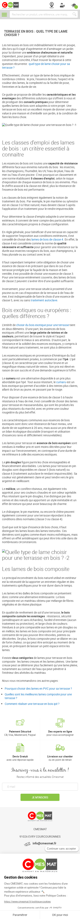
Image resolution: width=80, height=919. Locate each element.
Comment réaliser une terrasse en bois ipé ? (32, 704)
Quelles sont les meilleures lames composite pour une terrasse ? (38, 696)
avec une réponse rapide (20, 758)
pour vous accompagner (60, 733)
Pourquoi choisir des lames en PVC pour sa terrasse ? (38, 688)
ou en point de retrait (60, 758)
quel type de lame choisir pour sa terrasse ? (36, 65)
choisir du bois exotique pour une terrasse (42, 325)
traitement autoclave (44, 300)
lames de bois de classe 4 (47, 239)
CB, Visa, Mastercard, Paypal (20, 733)
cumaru (61, 382)
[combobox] (44, 14)
